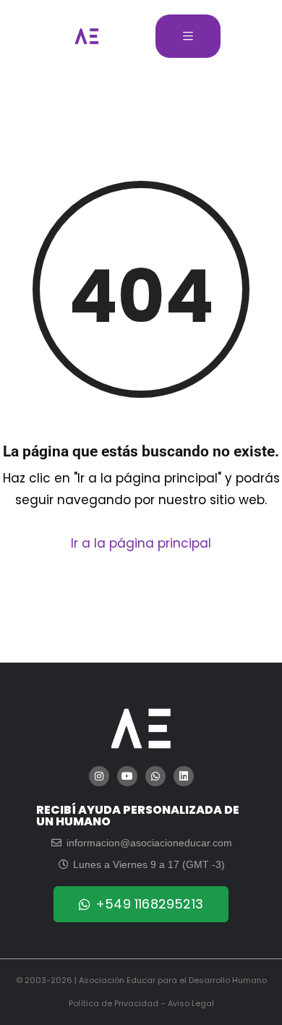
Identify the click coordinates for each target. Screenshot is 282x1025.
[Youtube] (127, 776)
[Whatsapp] (155, 776)
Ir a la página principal (141, 543)
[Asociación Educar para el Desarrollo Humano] (86, 36)
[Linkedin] (184, 776)
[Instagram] (99, 776)
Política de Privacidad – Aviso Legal (141, 1003)
